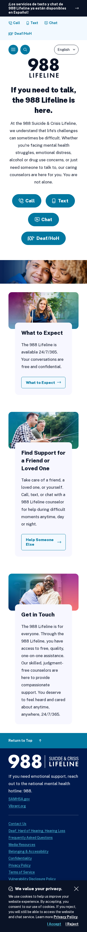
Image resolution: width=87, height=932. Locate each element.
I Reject (72, 924)
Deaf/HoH (23, 34)
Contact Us (17, 824)
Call (16, 23)
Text (34, 23)
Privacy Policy (19, 865)
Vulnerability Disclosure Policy (32, 879)
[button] (13, 49)
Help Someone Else (40, 542)
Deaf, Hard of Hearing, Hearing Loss (36, 831)
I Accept (54, 924)
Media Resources (21, 845)
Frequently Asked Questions (30, 838)
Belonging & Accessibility (28, 851)
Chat (53, 23)
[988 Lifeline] (43, 762)
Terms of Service (21, 872)
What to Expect (40, 382)
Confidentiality (20, 858)
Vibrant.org (17, 806)
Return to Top (20, 740)
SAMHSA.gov (19, 799)
